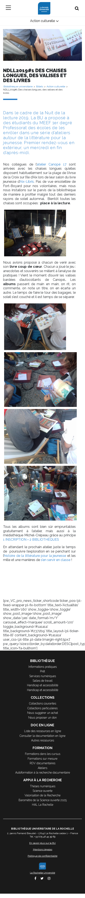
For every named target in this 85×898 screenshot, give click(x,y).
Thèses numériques (42, 786)
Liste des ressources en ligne (42, 731)
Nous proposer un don (42, 717)
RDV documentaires (42, 763)
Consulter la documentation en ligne (42, 735)
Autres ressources (42, 740)
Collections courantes (42, 703)
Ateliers (42, 768)
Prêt (42, 671)
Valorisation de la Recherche (42, 795)
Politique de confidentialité (42, 855)
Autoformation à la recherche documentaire (42, 772)
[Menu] (8, 8)
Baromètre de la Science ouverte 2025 (43, 800)
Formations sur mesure (42, 758)
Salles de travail (43, 680)
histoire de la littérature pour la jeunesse (35, 556)
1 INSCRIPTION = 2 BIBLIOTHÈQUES (31, 539)
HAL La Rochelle (42, 804)
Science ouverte (42, 790)
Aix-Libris (27, 182)
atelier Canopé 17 (51, 164)
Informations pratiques (42, 666)
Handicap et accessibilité (42, 685)
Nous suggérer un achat (42, 712)
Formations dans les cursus (42, 754)
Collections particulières (42, 708)
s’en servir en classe (55, 560)
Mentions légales (42, 849)
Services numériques (42, 676)
